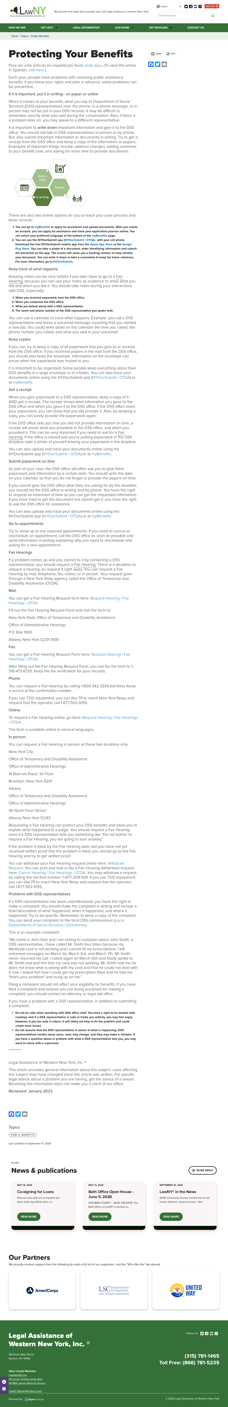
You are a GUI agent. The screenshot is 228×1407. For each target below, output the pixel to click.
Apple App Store (101, 244)
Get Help (47, 27)
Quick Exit (210, 6)
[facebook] (190, 6)
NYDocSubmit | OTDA (79, 240)
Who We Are (17, 27)
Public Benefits (40, 36)
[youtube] (195, 6)
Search (213, 16)
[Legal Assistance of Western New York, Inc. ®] (30, 11)
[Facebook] (11, 1114)
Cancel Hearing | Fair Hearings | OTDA (51, 872)
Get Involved (158, 27)
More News (204, 1170)
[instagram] (200, 6)
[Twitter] (18, 1114)
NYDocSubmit (62, 261)
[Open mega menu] (55, 27)
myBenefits (42, 227)
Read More (30, 1218)
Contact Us (195, 27)
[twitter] (186, 6)
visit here (36, 69)
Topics (24, 36)
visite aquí (93, 65)
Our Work (122, 27)
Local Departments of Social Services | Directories (66, 922)
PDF (173, 53)
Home (14, 36)
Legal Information (86, 27)
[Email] (24, 1114)
